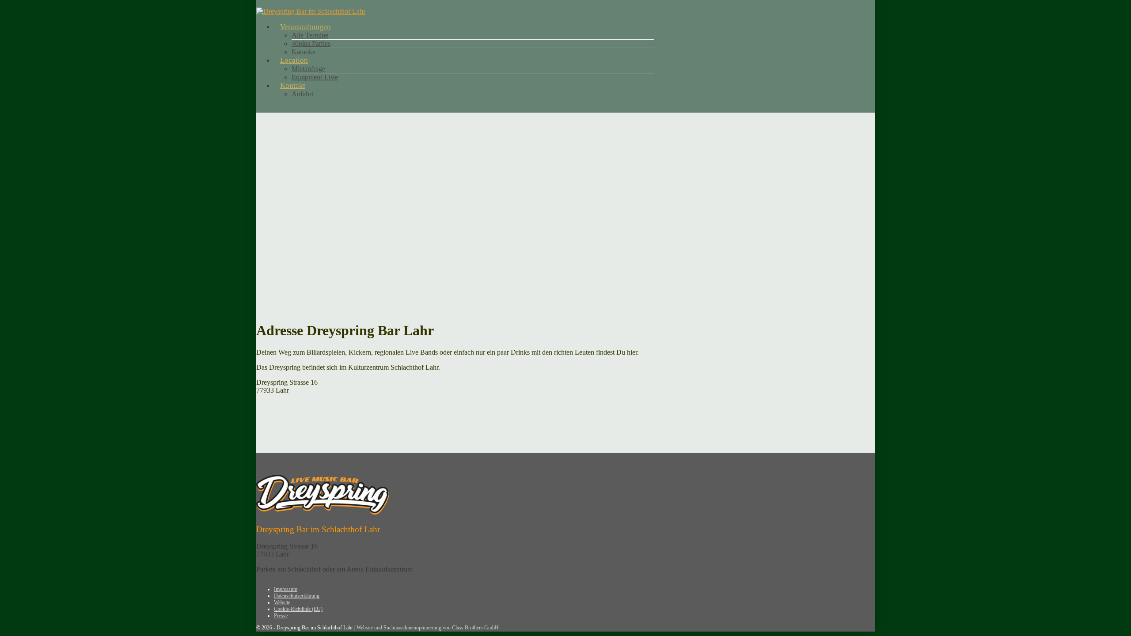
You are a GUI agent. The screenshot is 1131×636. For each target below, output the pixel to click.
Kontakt (292, 85)
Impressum (285, 589)
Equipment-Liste (315, 77)
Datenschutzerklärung (296, 596)
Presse (281, 616)
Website (282, 602)
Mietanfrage (308, 68)
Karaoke (303, 52)
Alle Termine (310, 35)
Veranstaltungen (305, 27)
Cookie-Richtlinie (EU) (298, 609)
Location (294, 60)
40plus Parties (311, 43)
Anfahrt (302, 94)
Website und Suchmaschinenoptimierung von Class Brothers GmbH (428, 628)
